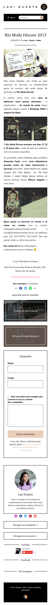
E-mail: (11, 378)
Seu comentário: (15, 402)
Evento (32, 40)
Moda (38, 40)
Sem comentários (19, 283)
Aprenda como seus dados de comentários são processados (27, 447)
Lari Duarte (25, 494)
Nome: (11, 363)
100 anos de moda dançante (25, 336)
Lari (25, 40)
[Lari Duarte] (25, 7)
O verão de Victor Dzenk (25, 310)
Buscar (42, 17)
